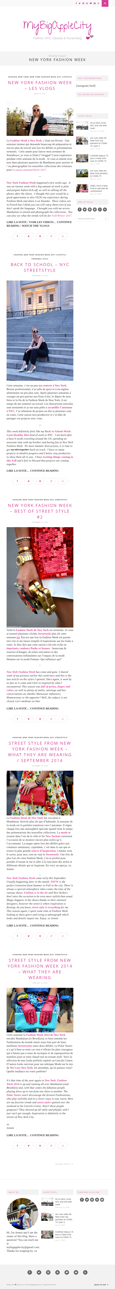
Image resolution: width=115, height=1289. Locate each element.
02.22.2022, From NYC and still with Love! (98, 125)
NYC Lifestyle (64, 77)
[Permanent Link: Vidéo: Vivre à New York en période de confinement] (82, 191)
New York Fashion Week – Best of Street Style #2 (40, 511)
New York (23, 77)
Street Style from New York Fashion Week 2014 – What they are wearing (40, 968)
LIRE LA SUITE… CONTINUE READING (33, 470)
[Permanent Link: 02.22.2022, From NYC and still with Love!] (82, 129)
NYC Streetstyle (58, 500)
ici (18, 637)
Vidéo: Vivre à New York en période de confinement (99, 188)
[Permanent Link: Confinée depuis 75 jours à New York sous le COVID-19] (82, 161)
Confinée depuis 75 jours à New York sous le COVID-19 (99, 158)
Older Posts (64, 1164)
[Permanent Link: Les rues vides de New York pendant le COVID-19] (82, 176)
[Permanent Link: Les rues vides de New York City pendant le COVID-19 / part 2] (82, 144)
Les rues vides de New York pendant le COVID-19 (99, 173)
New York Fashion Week (43, 77)
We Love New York (21, 1067)
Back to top (100, 1285)
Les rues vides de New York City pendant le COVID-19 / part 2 (99, 142)
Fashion (12, 77)
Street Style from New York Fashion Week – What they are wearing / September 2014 (40, 751)
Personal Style (40, 259)
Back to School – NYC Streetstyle (40, 267)
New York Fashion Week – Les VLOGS (40, 85)
